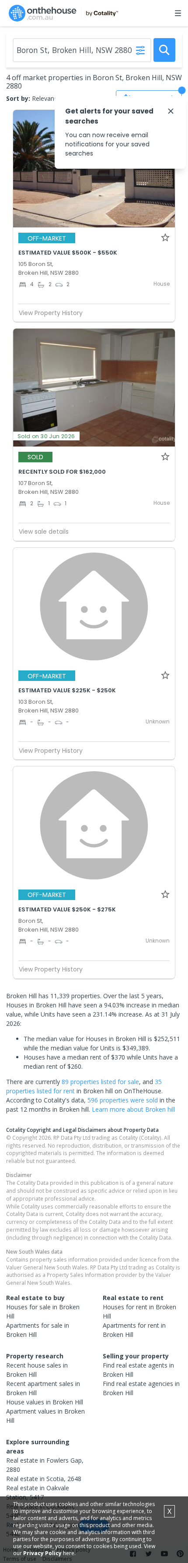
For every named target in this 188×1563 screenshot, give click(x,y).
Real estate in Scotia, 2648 (43, 1478)
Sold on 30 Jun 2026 (46, 436)
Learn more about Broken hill (133, 1109)
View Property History (51, 312)
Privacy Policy (42, 1553)
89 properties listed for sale (100, 1081)
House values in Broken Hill (44, 1402)
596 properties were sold (122, 1100)
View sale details (44, 531)
